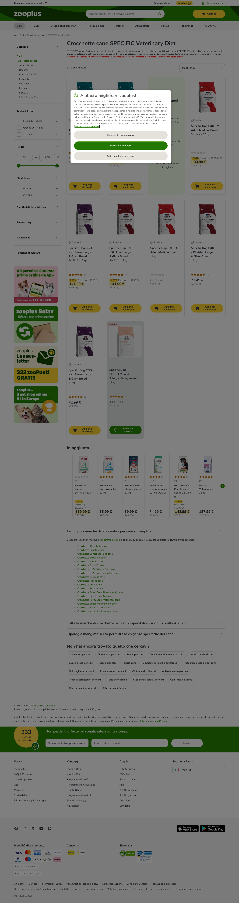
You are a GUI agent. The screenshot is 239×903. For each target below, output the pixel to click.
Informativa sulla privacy (87, 126)
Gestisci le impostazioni (120, 135)
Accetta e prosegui (120, 145)
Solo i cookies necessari (121, 156)
